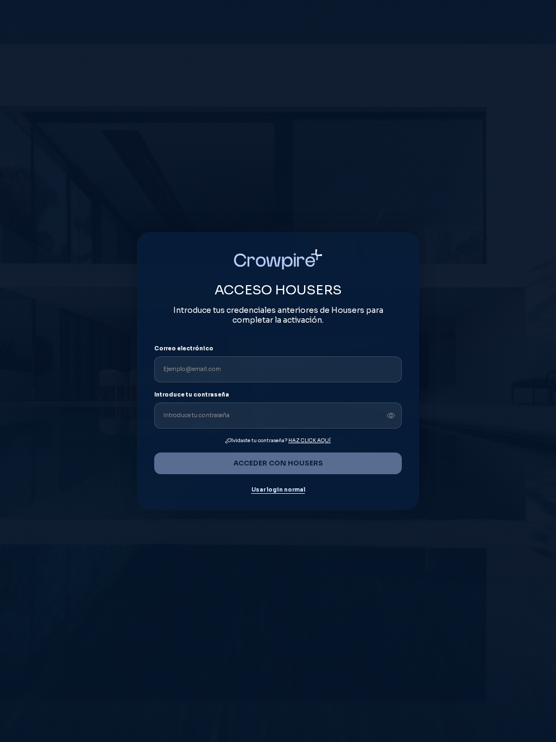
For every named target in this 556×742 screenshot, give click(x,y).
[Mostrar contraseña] (391, 415)
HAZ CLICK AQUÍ (309, 440)
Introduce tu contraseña (191, 394)
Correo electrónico (183, 348)
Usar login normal (278, 490)
